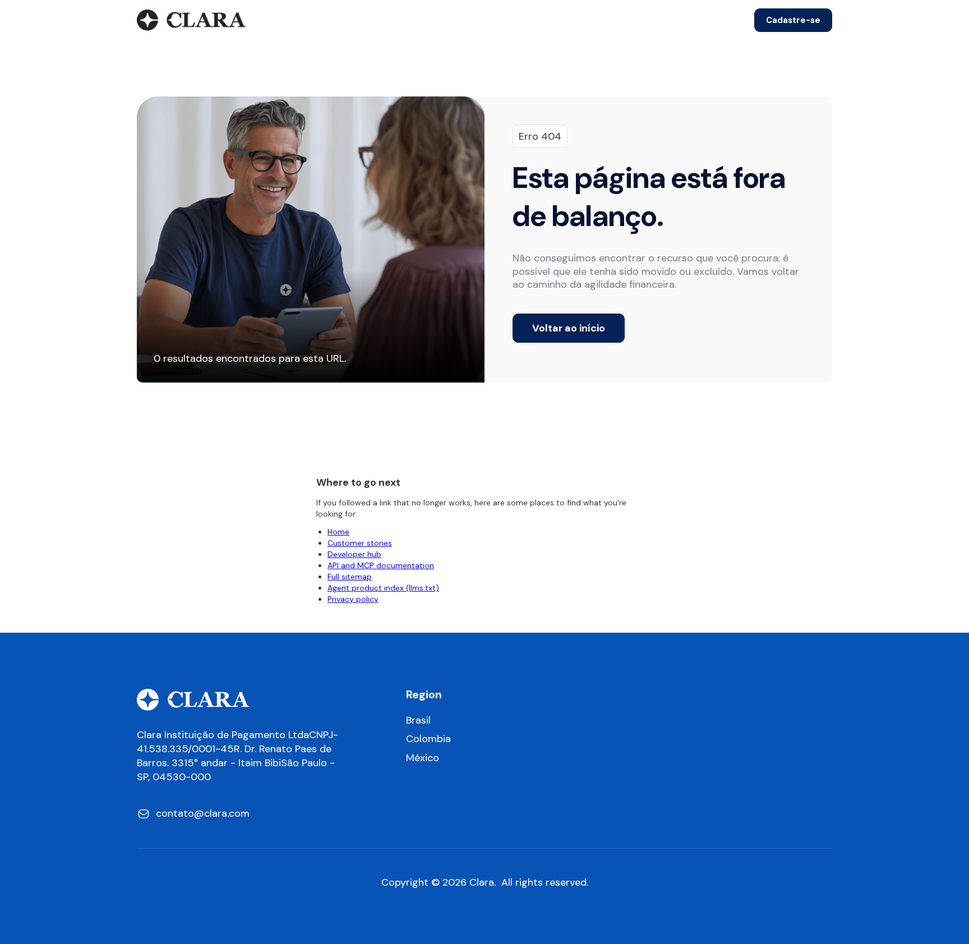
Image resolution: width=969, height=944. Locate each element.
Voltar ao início (568, 328)
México (422, 758)
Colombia (428, 739)
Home (338, 532)
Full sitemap (349, 577)
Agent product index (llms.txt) (383, 588)
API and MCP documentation (380, 565)
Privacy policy (353, 599)
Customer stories (359, 543)
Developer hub (354, 554)
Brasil (418, 720)
